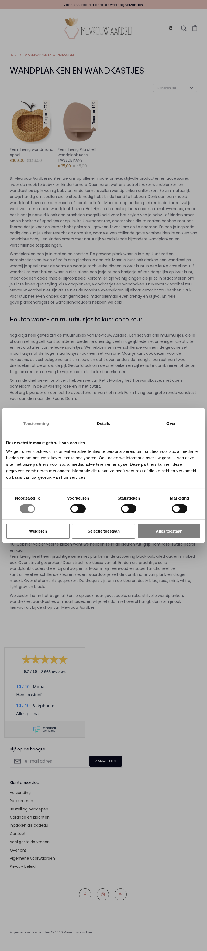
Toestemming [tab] (36, 423)
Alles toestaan (169, 531)
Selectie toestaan (104, 531)
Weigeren (38, 531)
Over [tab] (170, 423)
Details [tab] (103, 423)
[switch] (78, 508)
